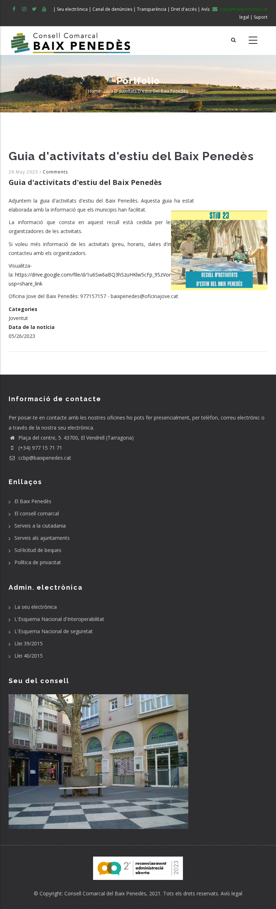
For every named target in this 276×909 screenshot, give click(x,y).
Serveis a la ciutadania (40, 525)
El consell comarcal (36, 513)
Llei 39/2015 (28, 643)
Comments (55, 172)
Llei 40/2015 (28, 655)
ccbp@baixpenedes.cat (44, 457)
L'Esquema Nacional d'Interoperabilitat (59, 619)
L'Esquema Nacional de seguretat (53, 631)
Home (94, 91)
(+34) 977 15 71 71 (39, 447)
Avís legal (231, 893)
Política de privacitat (37, 562)
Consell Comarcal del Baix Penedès (105, 893)
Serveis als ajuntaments (42, 537)
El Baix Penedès (32, 501)
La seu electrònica (35, 606)
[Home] (71, 40)
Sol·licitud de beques (37, 550)
